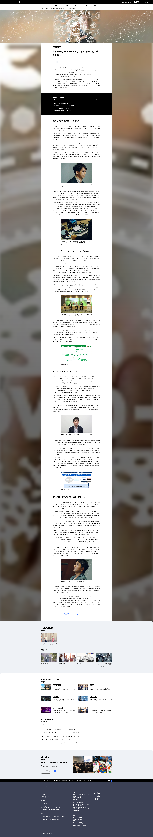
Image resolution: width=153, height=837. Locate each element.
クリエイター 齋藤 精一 (78, 822)
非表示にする (97, 99)
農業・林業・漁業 (55, 818)
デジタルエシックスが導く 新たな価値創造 (81, 794)
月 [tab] (49, 724)
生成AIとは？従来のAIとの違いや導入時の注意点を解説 (57, 739)
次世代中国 (55, 696)
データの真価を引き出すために (61, 108)
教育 (63, 816)
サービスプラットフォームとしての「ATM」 (64, 105)
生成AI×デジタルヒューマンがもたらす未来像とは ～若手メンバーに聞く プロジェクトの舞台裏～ (66, 743)
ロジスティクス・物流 (55, 807)
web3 (52, 797)
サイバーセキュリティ (45, 797)
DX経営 (92, 685)
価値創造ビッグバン (77, 796)
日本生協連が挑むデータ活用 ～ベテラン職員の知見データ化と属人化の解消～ (101, 711)
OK (109, 780)
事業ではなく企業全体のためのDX (62, 103)
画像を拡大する (64, 364)
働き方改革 (43, 807)
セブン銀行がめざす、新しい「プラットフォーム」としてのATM (49, 644)
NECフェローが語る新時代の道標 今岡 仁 (81, 823)
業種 (67, 5)
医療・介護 (43, 819)
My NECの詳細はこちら (45, 773)
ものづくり (48, 807)
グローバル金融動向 (57, 708)
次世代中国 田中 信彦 (77, 819)
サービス (54, 819)
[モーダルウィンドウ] (76, 362)
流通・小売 (59, 816)
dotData (79, 663)
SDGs (49, 801)
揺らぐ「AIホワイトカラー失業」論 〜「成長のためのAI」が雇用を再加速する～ (101, 700)
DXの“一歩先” (75, 799)
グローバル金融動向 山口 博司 (79, 825)
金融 (68, 613)
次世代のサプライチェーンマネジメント (81, 808)
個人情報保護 (84, 780)
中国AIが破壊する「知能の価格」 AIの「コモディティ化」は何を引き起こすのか (62, 736)
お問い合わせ (97, 799)
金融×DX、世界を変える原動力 (79, 801)
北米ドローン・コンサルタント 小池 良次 (81, 820)
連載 (86, 5)
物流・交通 (48, 816)
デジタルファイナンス (58, 613)
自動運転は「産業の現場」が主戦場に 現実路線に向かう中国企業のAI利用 (64, 700)
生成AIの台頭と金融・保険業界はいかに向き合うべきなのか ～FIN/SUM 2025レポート (64, 732)
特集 (76, 5)
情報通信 (49, 818)
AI (91, 708)
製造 (44, 816)
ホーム (42, 8)
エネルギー (53, 816)
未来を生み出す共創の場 (78, 802)
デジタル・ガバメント (55, 801)
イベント (96, 5)
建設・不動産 (48, 819)
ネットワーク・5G (50, 796)
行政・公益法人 (44, 818)
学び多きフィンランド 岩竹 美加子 (80, 827)
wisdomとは (97, 793)
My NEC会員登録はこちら (47, 771)
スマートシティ (56, 685)
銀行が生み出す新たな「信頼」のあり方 (63, 110)
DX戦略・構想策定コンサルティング (67, 663)
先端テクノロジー (57, 797)
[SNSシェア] (57, 62)
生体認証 (42, 796)
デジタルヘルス (44, 803)
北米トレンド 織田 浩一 (78, 817)
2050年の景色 (76, 810)
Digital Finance (51, 8)
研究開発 (58, 819)
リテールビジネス (44, 809)
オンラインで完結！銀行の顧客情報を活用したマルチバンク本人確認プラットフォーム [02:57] (104, 665)
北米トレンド (93, 696)
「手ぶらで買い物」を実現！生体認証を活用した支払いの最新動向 (59, 729)
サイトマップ (97, 795)
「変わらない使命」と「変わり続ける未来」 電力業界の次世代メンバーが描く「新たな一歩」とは (64, 688)
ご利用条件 (96, 798)
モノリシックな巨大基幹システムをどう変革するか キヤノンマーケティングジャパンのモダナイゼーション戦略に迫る (101, 688)
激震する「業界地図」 (77, 797)
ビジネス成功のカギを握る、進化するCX (81, 804)
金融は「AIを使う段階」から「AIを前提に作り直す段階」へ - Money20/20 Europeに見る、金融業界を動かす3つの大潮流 (64, 711)
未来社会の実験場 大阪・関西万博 (80, 807)
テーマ (56, 5)
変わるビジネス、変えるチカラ (79, 805)
